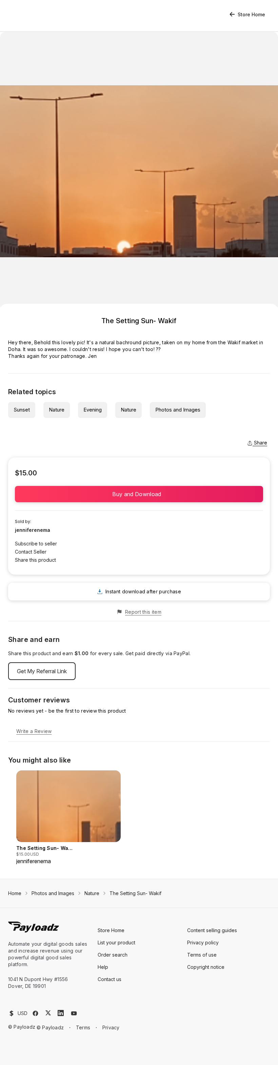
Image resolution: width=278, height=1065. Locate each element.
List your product (116, 942)
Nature (56, 409)
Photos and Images (177, 409)
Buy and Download (138, 494)
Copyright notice (205, 967)
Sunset (22, 409)
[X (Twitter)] (48, 1013)
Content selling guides (212, 930)
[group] (68, 817)
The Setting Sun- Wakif (135, 893)
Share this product (35, 560)
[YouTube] (74, 1013)
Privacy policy (203, 942)
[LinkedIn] (61, 1013)
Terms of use (202, 955)
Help (103, 967)
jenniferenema (32, 530)
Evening (92, 409)
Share (260, 443)
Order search (112, 955)
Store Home (251, 14)
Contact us (109, 979)
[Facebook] (35, 1013)
